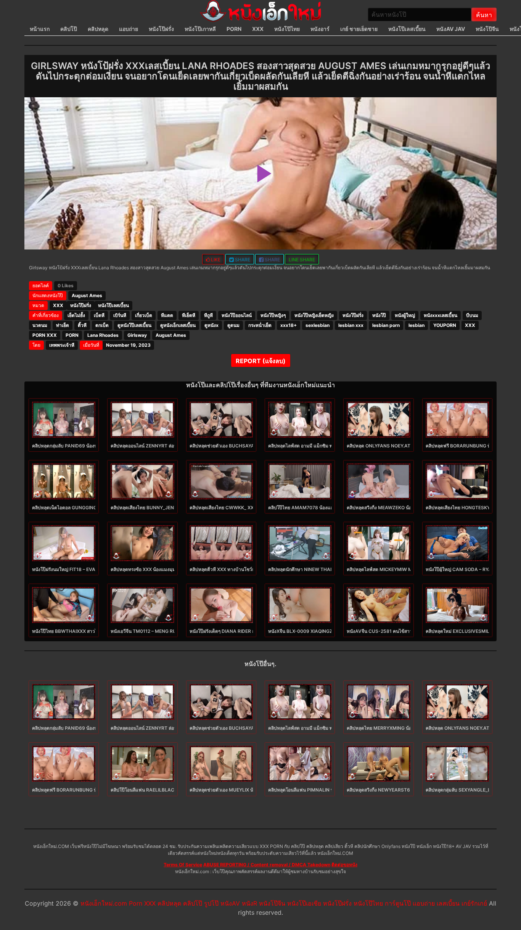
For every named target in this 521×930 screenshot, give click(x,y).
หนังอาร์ (320, 29)
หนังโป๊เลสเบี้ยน (407, 29)
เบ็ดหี (99, 315)
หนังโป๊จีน (487, 29)
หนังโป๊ (379, 315)
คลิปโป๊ (68, 29)
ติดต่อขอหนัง (344, 864)
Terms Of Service (183, 864)
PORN (234, 29)
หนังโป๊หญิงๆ (273, 315)
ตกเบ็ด (102, 325)
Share (242, 259)
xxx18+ (288, 325)
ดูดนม (233, 325)
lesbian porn (386, 325)
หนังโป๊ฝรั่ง (161, 29)
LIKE (215, 259)
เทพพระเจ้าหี (61, 345)
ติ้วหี (82, 325)
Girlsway (137, 335)
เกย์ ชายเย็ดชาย (359, 29)
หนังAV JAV (450, 29)
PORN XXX (44, 335)
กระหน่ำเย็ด (260, 325)
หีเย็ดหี (188, 315)
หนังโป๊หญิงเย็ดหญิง (314, 315)
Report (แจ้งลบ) (261, 361)
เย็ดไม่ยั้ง (76, 315)
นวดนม (39, 325)
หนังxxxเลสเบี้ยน (440, 315)
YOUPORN (444, 325)
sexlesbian (318, 325)
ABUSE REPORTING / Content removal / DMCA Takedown (266, 864)
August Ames (87, 295)
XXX (258, 29)
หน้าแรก (40, 29)
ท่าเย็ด (62, 325)
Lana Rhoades (103, 335)
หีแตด (167, 315)
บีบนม (472, 315)
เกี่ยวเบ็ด (143, 315)
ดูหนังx (211, 325)
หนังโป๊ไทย (287, 29)
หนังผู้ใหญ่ (405, 315)
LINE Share (302, 259)
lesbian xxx (350, 325)
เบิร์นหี (119, 315)
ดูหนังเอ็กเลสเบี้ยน (178, 325)
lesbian (416, 325)
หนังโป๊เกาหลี (200, 29)
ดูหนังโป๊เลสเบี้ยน (134, 325)
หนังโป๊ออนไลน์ (237, 315)
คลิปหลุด (98, 29)
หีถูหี (208, 315)
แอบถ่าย (128, 29)
